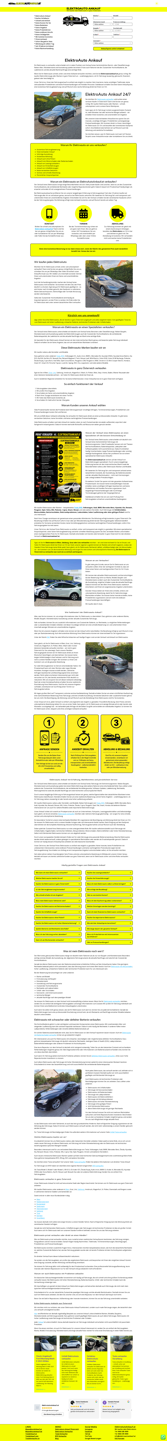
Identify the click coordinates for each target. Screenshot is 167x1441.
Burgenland (41, 1204)
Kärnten (39, 1216)
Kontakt (121, 1438)
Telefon (116, 34)
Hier (35, 320)
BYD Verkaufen (60, 1436)
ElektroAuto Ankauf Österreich (67, 1429)
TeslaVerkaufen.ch (32, 1438)
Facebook (88, 1431)
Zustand (97, 41)
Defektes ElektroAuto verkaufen (42, 1358)
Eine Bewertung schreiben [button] (53, 1414)
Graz (50, 373)
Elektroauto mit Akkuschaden (121, 966)
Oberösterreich (42, 1209)
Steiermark (41, 1206)
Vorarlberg (41, 1218)
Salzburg (81, 1189)
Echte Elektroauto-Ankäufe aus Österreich (53, 1303)
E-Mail (96, 34)
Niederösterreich (43, 1202)
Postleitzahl (117, 28)
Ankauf (41, 1322)
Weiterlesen (40, 1387)
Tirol (38, 1213)
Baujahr (96, 28)
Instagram (89, 1429)
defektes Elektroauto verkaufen (103, 1056)
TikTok (87, 1434)
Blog (56, 1438)
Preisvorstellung (119, 22)
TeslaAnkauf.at (31, 1434)
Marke (96, 16)
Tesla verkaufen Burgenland (95, 1357)
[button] (131, 1409)
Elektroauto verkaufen (105, 99)
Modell (115, 16)
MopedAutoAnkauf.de (33, 1431)
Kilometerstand (99, 22)
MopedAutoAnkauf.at (33, 1429)
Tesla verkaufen (80, 1162)
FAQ (48, 637)
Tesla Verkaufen (61, 1434)
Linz (54, 373)
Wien (67, 1189)
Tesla (58, 356)
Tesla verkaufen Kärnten (120, 1357)
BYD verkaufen (97, 1166)
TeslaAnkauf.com (31, 1436)
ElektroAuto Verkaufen (64, 1431)
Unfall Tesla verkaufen (118, 1132)
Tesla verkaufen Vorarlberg (69, 1357)
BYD (62, 356)
